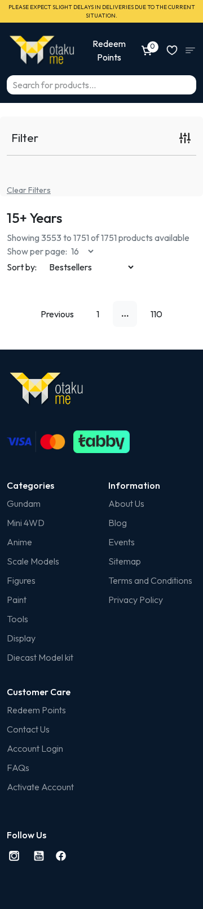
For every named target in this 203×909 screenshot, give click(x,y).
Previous (57, 314)
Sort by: (22, 267)
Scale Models (33, 561)
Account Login (35, 748)
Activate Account (40, 786)
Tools (17, 618)
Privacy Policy (135, 599)
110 (156, 314)
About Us (126, 503)
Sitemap (124, 561)
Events (121, 542)
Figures (21, 580)
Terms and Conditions (150, 580)
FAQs (18, 767)
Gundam (24, 503)
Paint (17, 599)
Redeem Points (36, 710)
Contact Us (28, 729)
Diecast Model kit (40, 657)
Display (21, 638)
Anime (19, 542)
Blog (117, 522)
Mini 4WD (26, 522)
